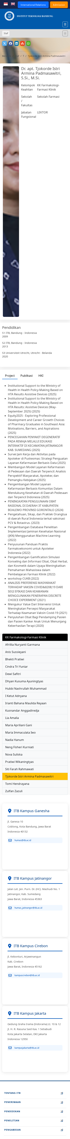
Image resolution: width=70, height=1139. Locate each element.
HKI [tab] (40, 376)
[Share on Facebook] (10, 43)
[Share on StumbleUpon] (22, 43)
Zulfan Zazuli (13, 791)
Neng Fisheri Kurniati (19, 747)
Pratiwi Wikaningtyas (19, 762)
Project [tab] (10, 376)
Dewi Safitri (13, 674)
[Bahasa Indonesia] (6, 4)
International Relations (33, 4)
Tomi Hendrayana (17, 784)
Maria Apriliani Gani (18, 725)
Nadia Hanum (14, 740)
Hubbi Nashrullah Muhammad (25, 689)
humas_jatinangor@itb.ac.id (28, 907)
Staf (17, 56)
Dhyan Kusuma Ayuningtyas (24, 681)
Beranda (6, 56)
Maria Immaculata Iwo (20, 732)
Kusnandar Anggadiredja (22, 710)
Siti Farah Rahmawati (19, 769)
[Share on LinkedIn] (16, 43)
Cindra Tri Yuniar (16, 667)
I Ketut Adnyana (16, 696)
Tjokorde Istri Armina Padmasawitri (29, 776)
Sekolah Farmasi (48, 97)
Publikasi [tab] (26, 376)
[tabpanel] (35, 505)
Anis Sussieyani (15, 652)
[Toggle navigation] (65, 33)
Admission (59, 4)
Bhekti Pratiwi (14, 659)
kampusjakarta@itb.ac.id (27, 1047)
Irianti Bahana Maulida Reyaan (25, 703)
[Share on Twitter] (4, 43)
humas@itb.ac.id (23, 840)
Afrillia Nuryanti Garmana (22, 645)
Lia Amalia (12, 718)
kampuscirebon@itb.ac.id (27, 975)
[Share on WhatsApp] (28, 43)
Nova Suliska (13, 754)
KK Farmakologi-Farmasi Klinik (25, 637)
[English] (13, 4)
